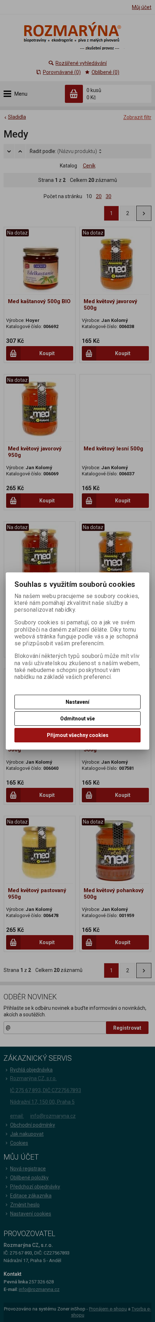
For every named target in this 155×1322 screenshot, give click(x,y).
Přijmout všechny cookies (77, 735)
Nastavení (77, 702)
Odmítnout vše (77, 718)
